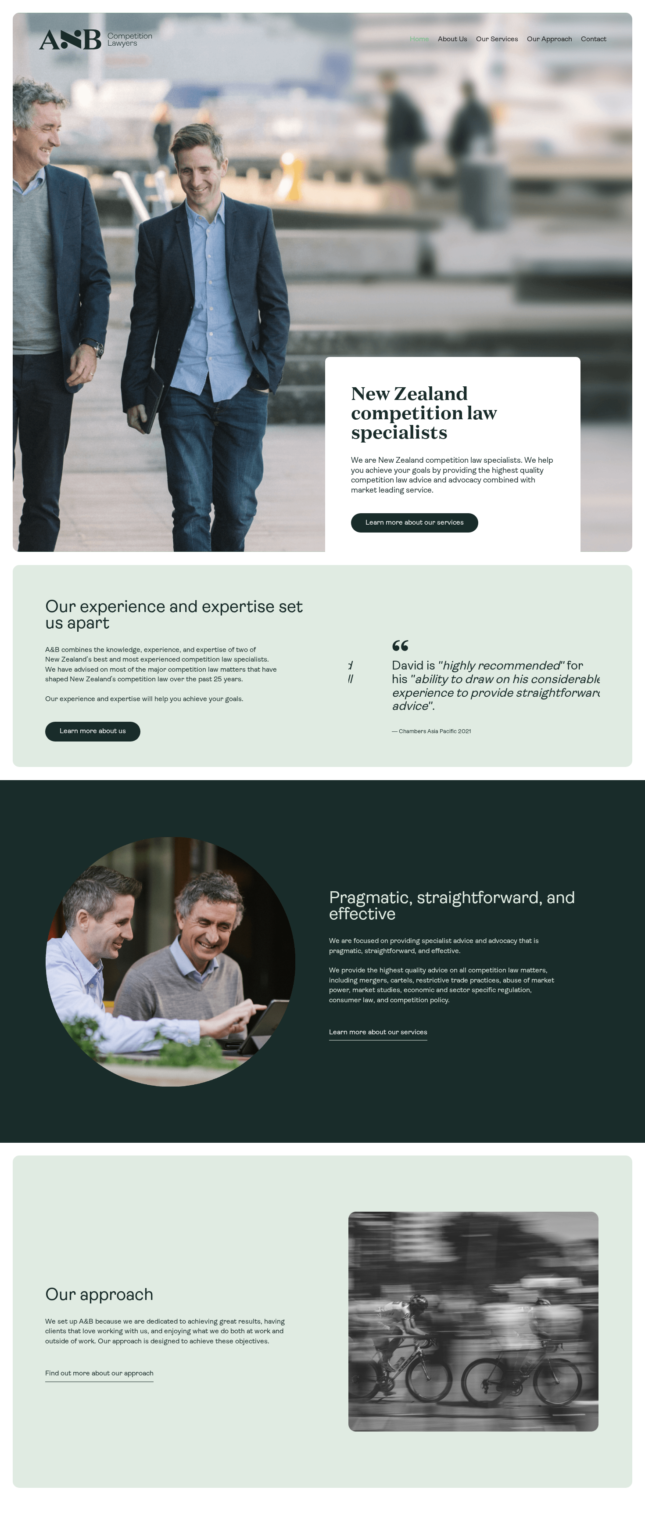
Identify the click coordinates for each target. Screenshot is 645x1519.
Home (419, 39)
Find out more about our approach (99, 1373)
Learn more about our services (415, 522)
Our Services (497, 39)
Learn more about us (93, 731)
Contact (593, 39)
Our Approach (549, 39)
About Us (452, 39)
